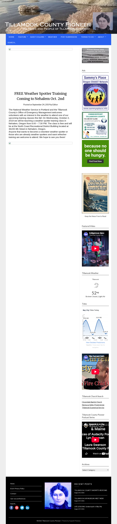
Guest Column (37, 37)
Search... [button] (12, 42)
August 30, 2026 (79, 493)
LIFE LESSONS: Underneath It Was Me (88, 506)
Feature (22, 37)
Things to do (87, 37)
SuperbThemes (74, 521)
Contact (13, 494)
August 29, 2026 (79, 501)
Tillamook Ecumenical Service (93, 408)
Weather (52, 37)
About (101, 37)
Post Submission (69, 37)
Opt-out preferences (17, 499)
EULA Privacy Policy (17, 489)
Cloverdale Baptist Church (92, 402)
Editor (55, 104)
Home (11, 37)
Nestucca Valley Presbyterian (93, 405)
